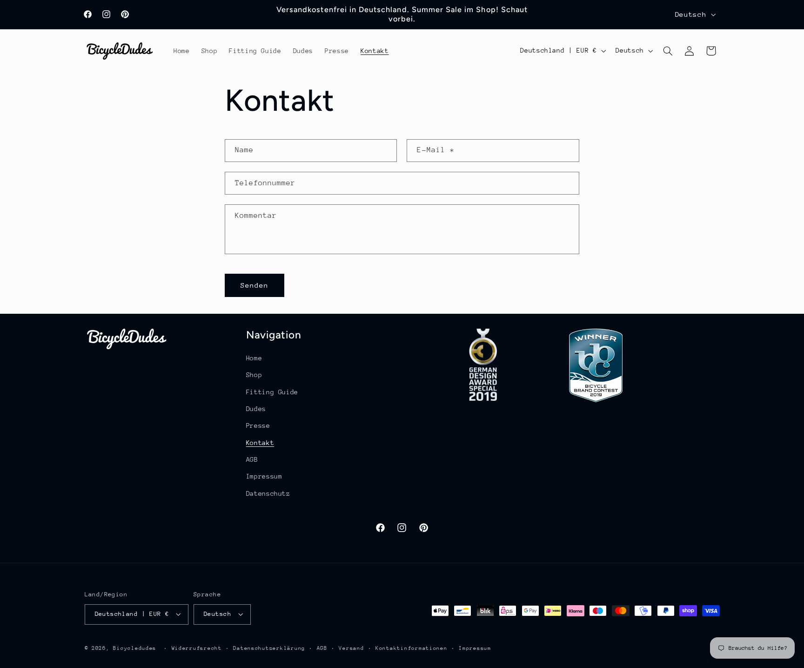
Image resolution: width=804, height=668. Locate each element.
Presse (258, 425)
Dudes (256, 408)
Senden (254, 285)
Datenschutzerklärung (269, 648)
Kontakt (260, 442)
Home (254, 358)
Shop (254, 374)
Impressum (264, 476)
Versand (351, 648)
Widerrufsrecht (197, 648)
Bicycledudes (134, 648)
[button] (667, 50)
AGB (252, 459)
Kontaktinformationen (411, 648)
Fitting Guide (272, 392)
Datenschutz (268, 493)
